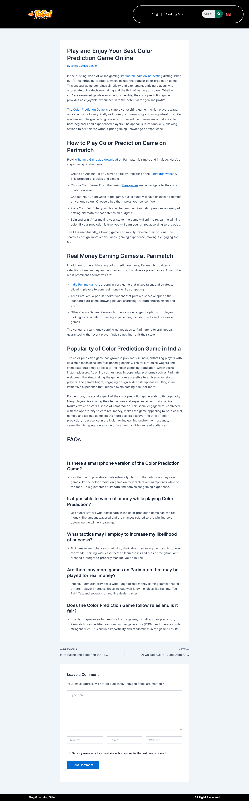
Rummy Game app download (98, 159)
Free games (130, 185)
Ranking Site (174, 14)
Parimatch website (163, 174)
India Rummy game (84, 284)
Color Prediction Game (89, 109)
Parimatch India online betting (141, 76)
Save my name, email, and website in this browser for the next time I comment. (119, 753)
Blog (154, 14)
